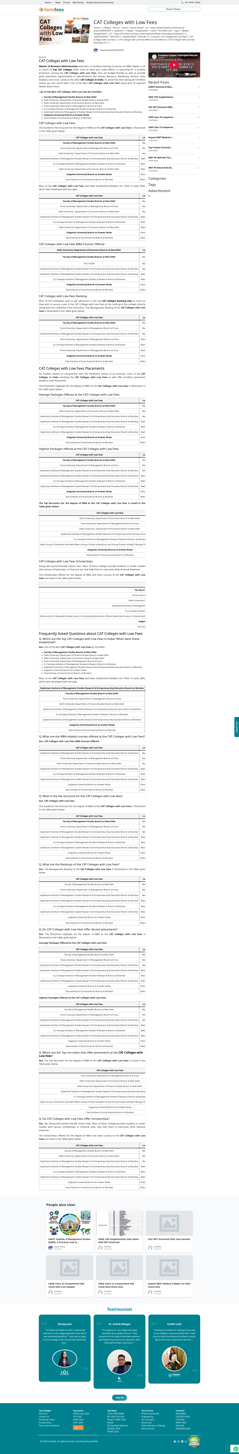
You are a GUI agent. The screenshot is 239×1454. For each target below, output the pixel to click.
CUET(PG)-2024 (183, 1416)
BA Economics (148, 1428)
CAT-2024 (180, 1419)
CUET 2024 (78, 1422)
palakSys (94, 1441)
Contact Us (44, 1416)
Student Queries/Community (100, 2)
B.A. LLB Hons (148, 1419)
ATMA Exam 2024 (81, 1413)
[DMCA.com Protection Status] (194, 1441)
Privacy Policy (45, 1422)
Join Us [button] (78, 1427)
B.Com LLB (146, 1422)
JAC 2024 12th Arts (115, 1416)
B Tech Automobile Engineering (150, 1415)
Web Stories (78, 2)
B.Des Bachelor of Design (153, 1425)
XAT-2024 (180, 1425)
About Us (43, 1413)
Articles (66, 2)
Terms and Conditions (49, 1425)
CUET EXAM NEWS (115, 1413)
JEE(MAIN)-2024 (183, 1428)
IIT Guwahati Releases (117, 1425)
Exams (48, 2)
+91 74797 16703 (192, 2)
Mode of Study (173, 9)
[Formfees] (92, 10)
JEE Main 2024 (113, 1428)
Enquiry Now (237, 727)
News (58, 2)
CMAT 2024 (78, 1419)
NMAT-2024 (181, 1422)
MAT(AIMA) (181, 1413)
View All (119, 1397)
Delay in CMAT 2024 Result (116, 1421)
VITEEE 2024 (113, 1431)
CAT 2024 (77, 1416)
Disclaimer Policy (47, 1419)
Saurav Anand (106, 50)
